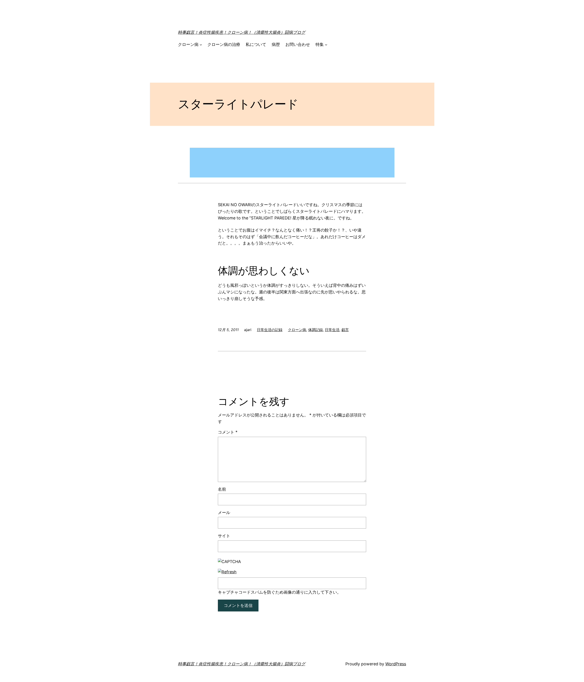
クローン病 (188, 44)
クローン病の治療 (223, 44)
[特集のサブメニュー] (326, 44)
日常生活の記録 (269, 329)
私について (256, 44)
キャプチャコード (234, 592)
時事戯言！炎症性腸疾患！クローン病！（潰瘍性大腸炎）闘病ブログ (241, 32)
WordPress (395, 663)
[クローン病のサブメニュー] (201, 44)
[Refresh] (227, 571)
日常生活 (332, 329)
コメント (227, 432)
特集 (319, 44)
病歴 (276, 44)
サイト (224, 535)
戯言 (345, 329)
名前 (222, 489)
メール (224, 512)
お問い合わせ (297, 44)
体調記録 (315, 329)
